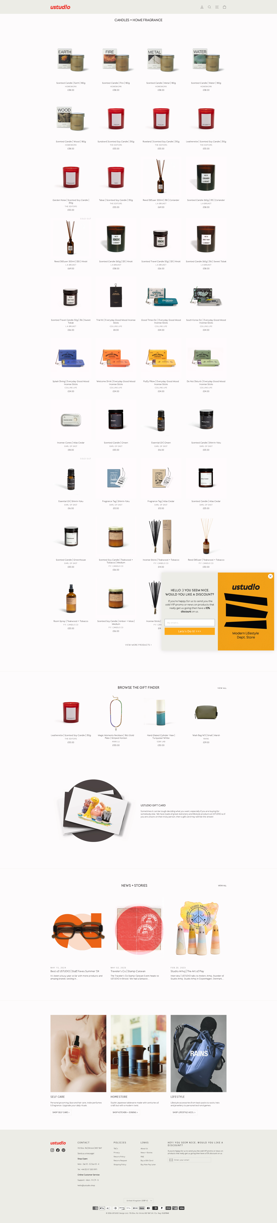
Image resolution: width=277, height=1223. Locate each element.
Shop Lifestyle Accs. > (184, 1112)
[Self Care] (78, 1053)
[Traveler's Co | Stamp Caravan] (138, 929)
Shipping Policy (120, 1164)
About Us (144, 1148)
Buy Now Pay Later (148, 1164)
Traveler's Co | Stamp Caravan (128, 971)
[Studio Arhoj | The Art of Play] (199, 929)
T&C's (116, 1148)
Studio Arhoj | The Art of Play (187, 971)
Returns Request (120, 1160)
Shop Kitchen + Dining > (125, 1112)
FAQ (142, 1156)
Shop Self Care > (61, 1112)
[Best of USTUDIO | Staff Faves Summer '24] (78, 929)
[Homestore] (138, 1053)
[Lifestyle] (199, 1053)
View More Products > (138, 645)
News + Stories (146, 1152)
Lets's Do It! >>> (189, 631)
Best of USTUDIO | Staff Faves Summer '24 (74, 971)
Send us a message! (86, 1153)
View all (222, 688)
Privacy (117, 1152)
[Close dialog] (270, 576)
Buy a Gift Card (147, 1160)
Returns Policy (119, 1156)
